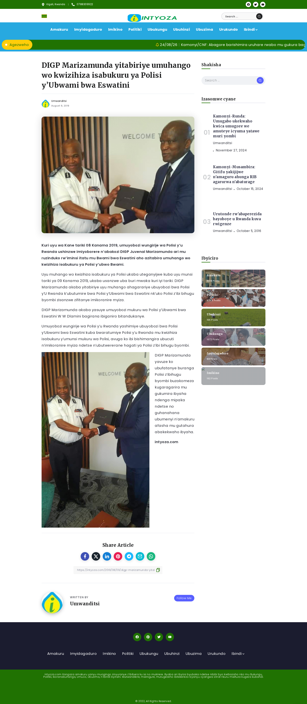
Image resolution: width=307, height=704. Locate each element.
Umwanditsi (59, 101)
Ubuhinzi (214, 314)
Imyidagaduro (217, 353)
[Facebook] (248, 4)
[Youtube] (262, 4)
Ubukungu (215, 333)
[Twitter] (255, 4)
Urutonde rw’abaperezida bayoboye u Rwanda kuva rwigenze (237, 219)
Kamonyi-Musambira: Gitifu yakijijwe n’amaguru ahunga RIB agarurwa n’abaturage (235, 174)
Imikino (213, 372)
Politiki (212, 294)
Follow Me (184, 598)
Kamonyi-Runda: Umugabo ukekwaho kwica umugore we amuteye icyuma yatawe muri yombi (236, 126)
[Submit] (259, 16)
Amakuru (214, 275)
